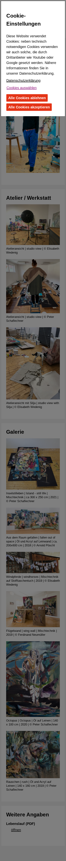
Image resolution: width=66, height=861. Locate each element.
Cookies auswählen (22, 88)
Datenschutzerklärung (23, 80)
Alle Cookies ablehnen (27, 98)
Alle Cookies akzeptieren (29, 107)
